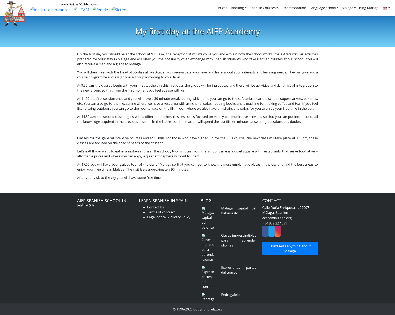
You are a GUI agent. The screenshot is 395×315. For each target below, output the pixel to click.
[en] (386, 8)
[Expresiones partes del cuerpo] (208, 277)
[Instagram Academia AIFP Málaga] (278, 232)
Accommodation (293, 8)
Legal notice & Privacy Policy (168, 217)
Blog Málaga (369, 8)
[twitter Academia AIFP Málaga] (271, 232)
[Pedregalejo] (208, 297)
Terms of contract (161, 212)
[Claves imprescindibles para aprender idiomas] (208, 248)
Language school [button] (322, 8)
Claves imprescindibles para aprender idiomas (238, 240)
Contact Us (155, 207)
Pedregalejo (230, 294)
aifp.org (216, 309)
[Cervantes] (51, 9)
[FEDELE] (101, 9)
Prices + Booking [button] (231, 8)
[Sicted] (120, 9)
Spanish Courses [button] (263, 8)
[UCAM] (83, 9)
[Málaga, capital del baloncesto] (208, 218)
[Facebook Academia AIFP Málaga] (265, 232)
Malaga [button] (347, 8)
